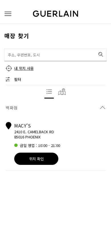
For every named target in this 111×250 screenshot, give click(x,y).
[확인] (100, 54)
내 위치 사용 (24, 68)
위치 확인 (36, 158)
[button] (8, 14)
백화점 (12, 107)
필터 (17, 79)
